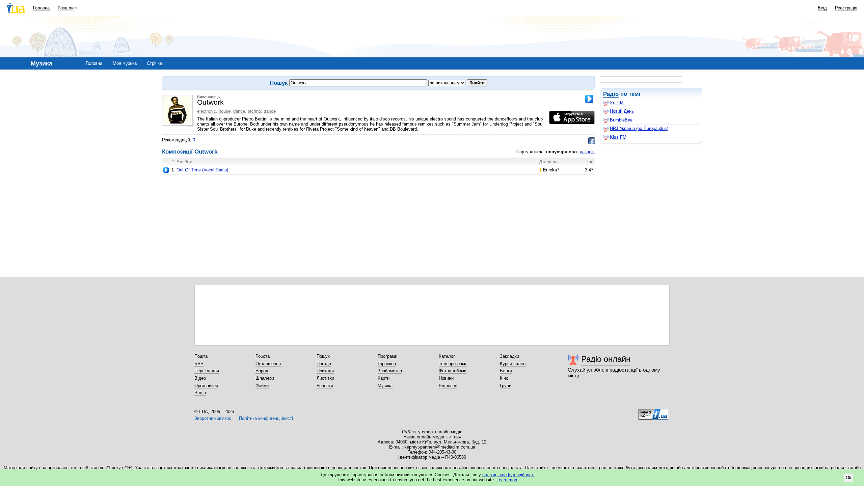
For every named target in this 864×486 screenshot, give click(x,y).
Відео (200, 378)
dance (239, 111)
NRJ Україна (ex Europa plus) (639, 128)
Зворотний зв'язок (212, 418)
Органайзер (206, 385)
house (225, 111)
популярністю (561, 151)
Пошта (201, 356)
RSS (199, 363)
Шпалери (264, 378)
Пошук (323, 356)
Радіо (611, 94)
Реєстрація (846, 7)
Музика (385, 385)
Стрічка (154, 63)
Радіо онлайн (605, 358)
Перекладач (206, 370)
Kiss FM (618, 137)
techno (254, 111)
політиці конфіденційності (508, 474)
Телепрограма (453, 363)
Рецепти (325, 385)
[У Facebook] (591, 140)
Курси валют (513, 363)
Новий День (622, 111)
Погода (324, 363)
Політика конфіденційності (266, 418)
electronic (206, 111)
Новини (446, 378)
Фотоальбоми (452, 370)
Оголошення (268, 363)
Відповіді (448, 385)
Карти (383, 378)
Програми (387, 356)
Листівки (325, 378)
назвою (587, 151)
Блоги (506, 370)
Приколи (325, 370)
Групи (505, 385)
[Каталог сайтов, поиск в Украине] (653, 411)
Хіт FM (617, 102)
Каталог (447, 356)
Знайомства (390, 370)
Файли (262, 385)
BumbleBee (621, 120)
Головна (41, 7)
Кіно (504, 378)
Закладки (509, 356)
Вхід (822, 7)
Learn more (507, 479)
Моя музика (125, 63)
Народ (261, 370)
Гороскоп (387, 363)
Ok (849, 477)
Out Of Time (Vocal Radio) (202, 169)
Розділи (66, 7)
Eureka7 (551, 169)
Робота (262, 356)
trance (270, 111)
